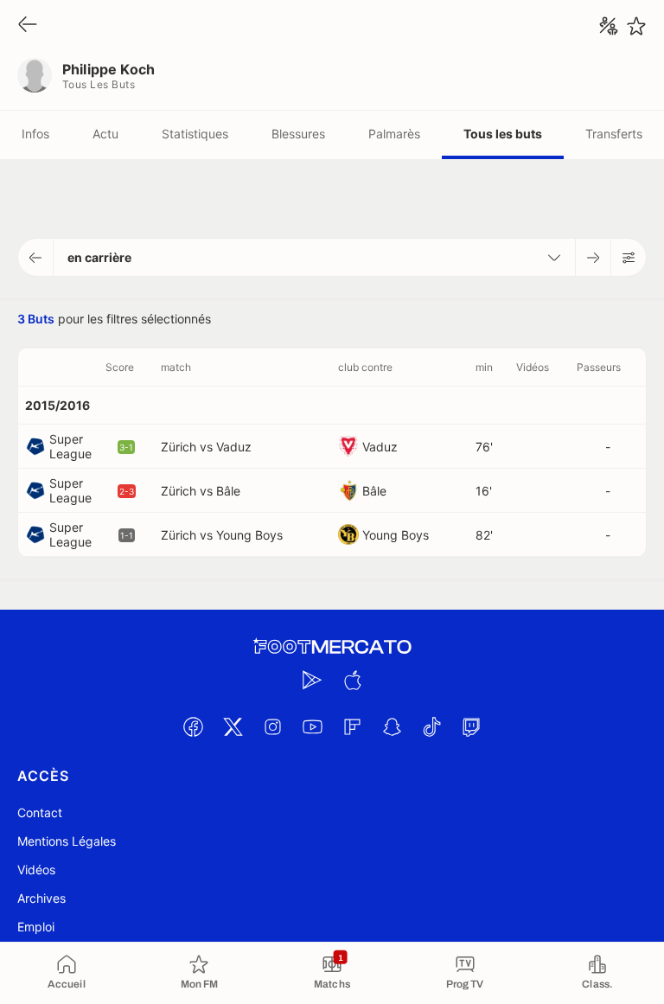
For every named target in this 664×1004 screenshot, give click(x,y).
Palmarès (394, 133)
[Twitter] (233, 726)
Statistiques (195, 133)
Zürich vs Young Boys (222, 535)
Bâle (374, 490)
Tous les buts (502, 133)
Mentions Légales (66, 841)
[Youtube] (312, 726)
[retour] (27, 25)
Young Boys (395, 535)
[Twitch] (471, 726)
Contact (39, 812)
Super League (70, 446)
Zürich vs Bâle (200, 490)
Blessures (298, 133)
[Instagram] (272, 726)
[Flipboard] (352, 726)
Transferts (613, 133)
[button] (36, 257)
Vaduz (380, 446)
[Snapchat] (392, 726)
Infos (35, 133)
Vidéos (36, 869)
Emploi (35, 926)
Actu (105, 133)
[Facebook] (193, 726)
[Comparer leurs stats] (608, 26)
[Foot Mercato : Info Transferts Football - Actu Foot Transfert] (332, 646)
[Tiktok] (431, 726)
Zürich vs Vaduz (206, 446)
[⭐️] (636, 26)
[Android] (312, 680)
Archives (41, 898)
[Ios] (352, 680)
